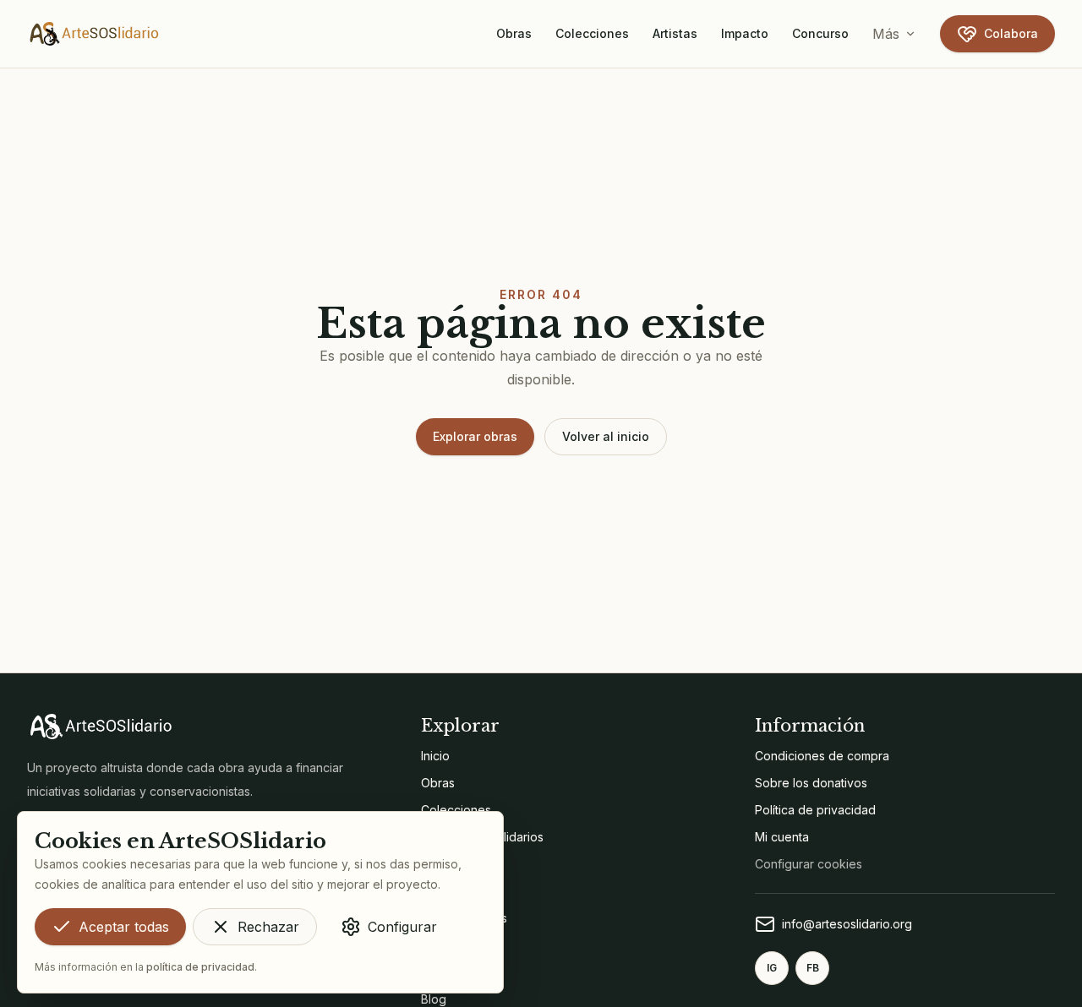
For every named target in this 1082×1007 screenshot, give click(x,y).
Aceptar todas (124, 926)
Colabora (1011, 33)
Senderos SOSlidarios (482, 837)
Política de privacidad (815, 810)
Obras (514, 33)
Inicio (435, 755)
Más (885, 33)
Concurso (820, 33)
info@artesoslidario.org (847, 924)
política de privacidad (200, 967)
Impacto (744, 33)
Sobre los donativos (811, 783)
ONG (434, 891)
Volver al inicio (605, 436)
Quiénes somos (464, 918)
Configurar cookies (808, 864)
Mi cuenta (782, 837)
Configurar (402, 926)
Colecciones (592, 33)
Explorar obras (475, 436)
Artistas (675, 33)
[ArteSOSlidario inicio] (94, 34)
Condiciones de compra (822, 755)
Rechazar (268, 926)
